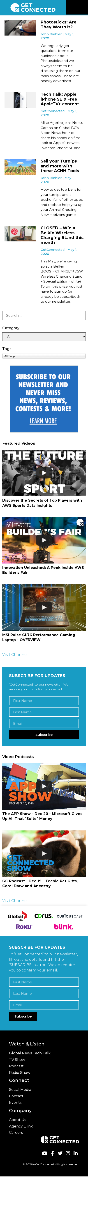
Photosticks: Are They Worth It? (58, 25)
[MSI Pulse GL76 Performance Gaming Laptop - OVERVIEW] (44, 607)
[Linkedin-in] (75, 1153)
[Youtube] (44, 1153)
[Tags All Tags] (44, 356)
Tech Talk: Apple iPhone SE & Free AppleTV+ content (60, 99)
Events (15, 1102)
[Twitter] (60, 1153)
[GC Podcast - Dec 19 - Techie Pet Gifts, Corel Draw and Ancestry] (44, 853)
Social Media (20, 1089)
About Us (17, 1120)
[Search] (44, 315)
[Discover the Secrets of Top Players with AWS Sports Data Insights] (44, 473)
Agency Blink (21, 1126)
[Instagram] (68, 1153)
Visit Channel (15, 654)
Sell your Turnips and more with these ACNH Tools (60, 166)
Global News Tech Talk (30, 1053)
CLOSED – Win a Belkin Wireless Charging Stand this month (62, 235)
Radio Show (19, 1072)
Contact (16, 1096)
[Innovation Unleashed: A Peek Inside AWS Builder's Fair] (44, 540)
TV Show (17, 1060)
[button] (84, 7)
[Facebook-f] (52, 1153)
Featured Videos (18, 443)
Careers (16, 1132)
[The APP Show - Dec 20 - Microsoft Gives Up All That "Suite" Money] (44, 786)
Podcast (16, 1066)
